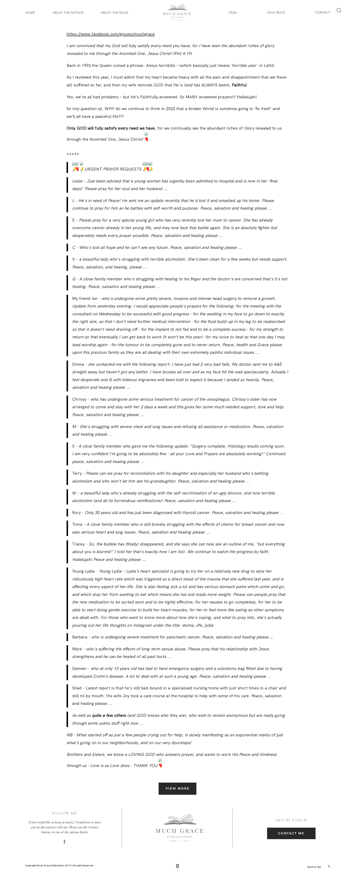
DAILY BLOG (276, 12)
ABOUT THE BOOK (114, 13)
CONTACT (322, 12)
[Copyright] (177, 866)
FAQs (232, 12)
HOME (30, 13)
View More (178, 789)
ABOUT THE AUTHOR (68, 13)
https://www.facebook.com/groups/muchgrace (111, 34)
